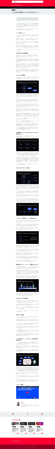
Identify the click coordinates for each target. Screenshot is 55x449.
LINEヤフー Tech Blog (40, 7)
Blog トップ (38, 5)
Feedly (33, 5)
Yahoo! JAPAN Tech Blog (16, 5)
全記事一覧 (42, 5)
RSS (35, 5)
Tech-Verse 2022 (27, 18)
